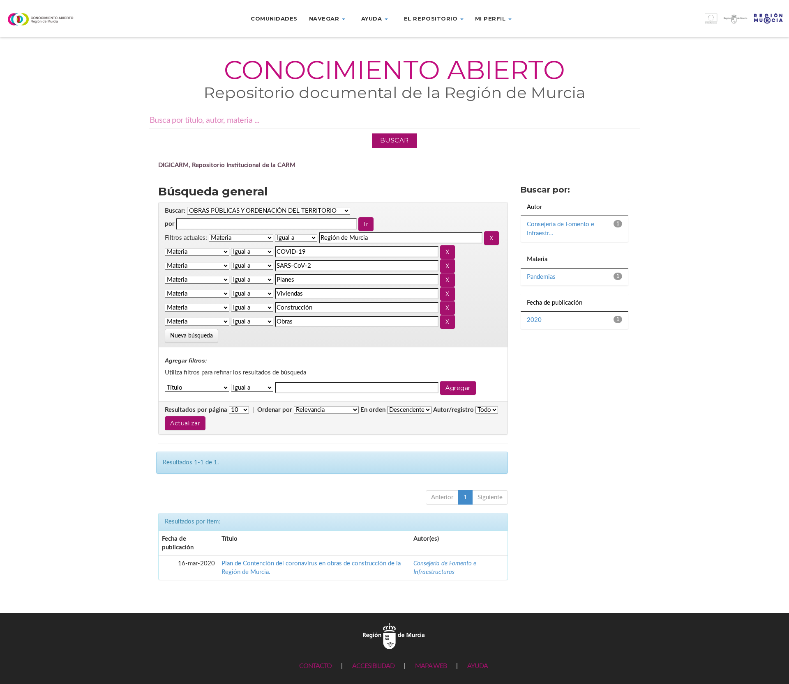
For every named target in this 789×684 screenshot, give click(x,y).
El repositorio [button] (431, 18)
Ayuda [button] (372, 18)
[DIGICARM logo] (65, 19)
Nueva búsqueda (191, 336)
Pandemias (541, 277)
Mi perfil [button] (491, 18)
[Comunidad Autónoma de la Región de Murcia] (393, 636)
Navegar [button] (325, 18)
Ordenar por (274, 410)
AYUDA (477, 666)
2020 (534, 320)
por (170, 224)
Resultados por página (196, 410)
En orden (372, 410)
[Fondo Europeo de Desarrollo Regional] (690, 23)
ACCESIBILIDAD (373, 666)
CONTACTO (315, 666)
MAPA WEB (431, 666)
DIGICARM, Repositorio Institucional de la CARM (226, 165)
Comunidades (274, 18)
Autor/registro (453, 410)
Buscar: (175, 211)
